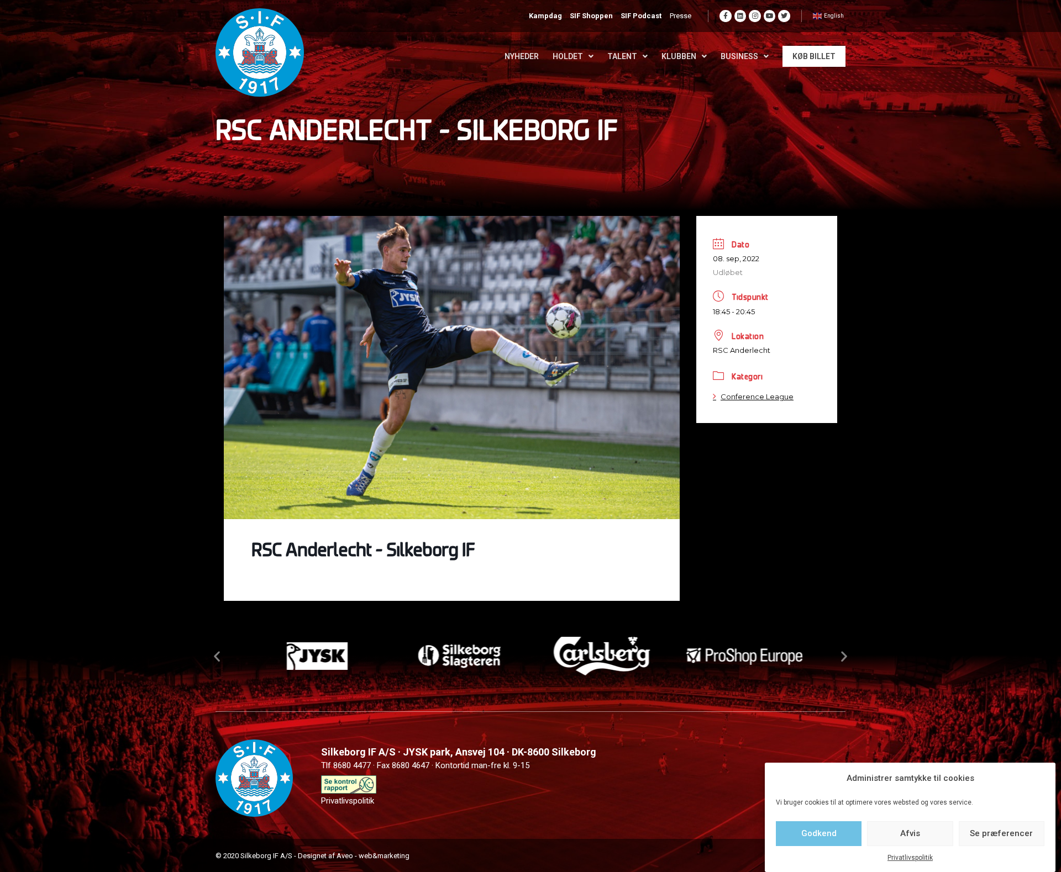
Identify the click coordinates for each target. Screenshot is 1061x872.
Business (739, 56)
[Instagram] (755, 16)
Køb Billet (814, 56)
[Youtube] (770, 16)
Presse (680, 16)
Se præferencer (1001, 833)
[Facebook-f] (725, 16)
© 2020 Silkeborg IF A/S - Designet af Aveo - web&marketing (312, 856)
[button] (217, 656)
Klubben (678, 56)
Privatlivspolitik (910, 858)
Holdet (568, 56)
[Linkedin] (740, 16)
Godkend (819, 833)
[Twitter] (784, 16)
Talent (622, 56)
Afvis (910, 833)
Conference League (757, 396)
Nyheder (522, 56)
